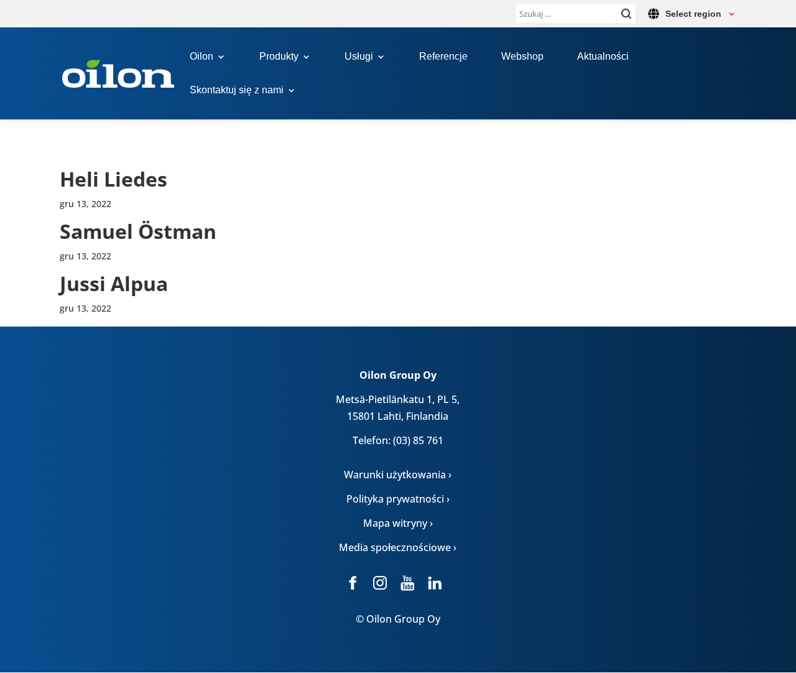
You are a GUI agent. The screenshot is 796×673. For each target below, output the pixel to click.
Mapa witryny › (398, 523)
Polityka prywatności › (398, 499)
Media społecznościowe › (397, 547)
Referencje (443, 57)
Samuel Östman (138, 231)
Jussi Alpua (114, 283)
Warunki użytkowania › (397, 474)
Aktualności (603, 57)
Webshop (522, 57)
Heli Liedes (113, 178)
